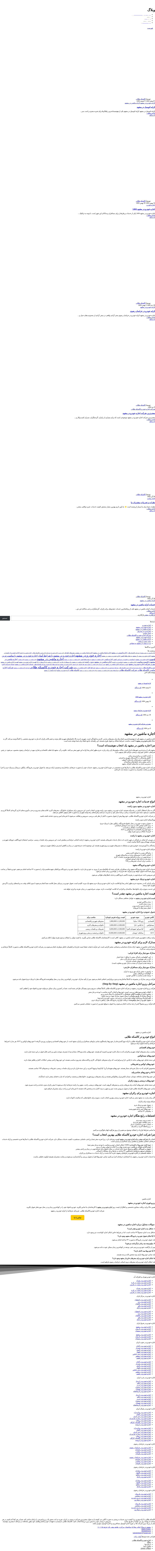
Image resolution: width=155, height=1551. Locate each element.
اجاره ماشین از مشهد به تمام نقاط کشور (92, 659)
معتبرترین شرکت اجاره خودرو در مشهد (139, 413)
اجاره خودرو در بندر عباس (142, 1354)
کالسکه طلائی (141, 99)
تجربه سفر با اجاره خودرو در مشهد (69, 664)
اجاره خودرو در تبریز (144, 1385)
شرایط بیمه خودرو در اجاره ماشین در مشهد (107, 667)
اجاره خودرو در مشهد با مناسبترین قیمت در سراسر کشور (131, 659)
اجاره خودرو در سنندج (143, 1387)
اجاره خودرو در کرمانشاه (142, 1391)
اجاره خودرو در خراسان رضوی (140, 1448)
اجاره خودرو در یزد (144, 1302)
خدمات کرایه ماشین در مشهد (143, 605)
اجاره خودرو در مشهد (143, 627)
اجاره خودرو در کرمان (143, 1329)
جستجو (4, 618)
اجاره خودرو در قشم (143, 1358)
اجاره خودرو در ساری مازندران (140, 1418)
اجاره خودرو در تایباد (144, 1477)
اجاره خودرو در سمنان (143, 1331)
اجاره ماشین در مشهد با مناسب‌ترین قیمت (124, 662)
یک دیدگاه (138, 688)
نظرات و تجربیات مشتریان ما (143, 502)
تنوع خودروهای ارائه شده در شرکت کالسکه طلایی (47, 664)
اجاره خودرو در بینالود (143, 1475)
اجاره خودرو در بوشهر (143, 1356)
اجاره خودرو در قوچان (143, 1454)
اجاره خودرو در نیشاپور (143, 1496)
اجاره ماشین (108, 659)
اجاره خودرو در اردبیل (143, 1381)
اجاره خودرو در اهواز (144, 1352)
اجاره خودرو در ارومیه (143, 1424)
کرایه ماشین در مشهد (132, 103)
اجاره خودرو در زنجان (143, 1420)
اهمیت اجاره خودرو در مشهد (27, 662)
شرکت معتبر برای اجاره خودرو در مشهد (134, 1139)
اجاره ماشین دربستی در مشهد (72, 659)
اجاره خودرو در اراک (144, 1308)
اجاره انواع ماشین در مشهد (102, 653)
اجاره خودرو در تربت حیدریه (141, 1498)
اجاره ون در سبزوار (144, 631)
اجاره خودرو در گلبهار (143, 1473)
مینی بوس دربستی (144, 641)
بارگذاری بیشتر (149, 615)
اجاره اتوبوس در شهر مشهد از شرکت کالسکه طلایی (141, 653)
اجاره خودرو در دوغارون (142, 1500)
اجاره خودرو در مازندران (142, 1412)
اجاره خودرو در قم (144, 1306)
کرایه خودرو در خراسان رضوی (142, 311)
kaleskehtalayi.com (117, 1521)
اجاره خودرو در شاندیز (143, 1452)
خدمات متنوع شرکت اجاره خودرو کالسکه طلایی (130, 667)
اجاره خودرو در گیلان (143, 1414)
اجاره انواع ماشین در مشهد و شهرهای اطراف (78, 653)
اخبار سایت (151, 498)
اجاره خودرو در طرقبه (143, 1450)
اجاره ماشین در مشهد (143, 629)
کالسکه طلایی (74, 670)
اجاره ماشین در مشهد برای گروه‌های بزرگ (48, 662)
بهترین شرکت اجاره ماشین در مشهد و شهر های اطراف (92, 664)
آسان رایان (137, 1536)
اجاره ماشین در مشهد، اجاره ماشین (27, 659)
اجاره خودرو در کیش (143, 1350)
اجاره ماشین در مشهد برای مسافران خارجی (72, 662)
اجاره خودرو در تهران (143, 1281)
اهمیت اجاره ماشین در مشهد (10, 662)
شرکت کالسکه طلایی (128, 670)
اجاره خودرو (151, 205)
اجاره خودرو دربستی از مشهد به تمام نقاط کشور (136, 656)
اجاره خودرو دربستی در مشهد (111, 656)
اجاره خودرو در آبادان (143, 1346)
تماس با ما (77, 1218)
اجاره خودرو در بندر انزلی (142, 1416)
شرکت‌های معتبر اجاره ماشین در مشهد (108, 670)
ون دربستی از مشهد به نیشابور (140, 643)
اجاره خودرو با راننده (26, 653)
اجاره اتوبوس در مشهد (119, 653)
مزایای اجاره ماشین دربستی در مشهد (89, 670)
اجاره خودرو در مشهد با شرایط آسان (56, 655)
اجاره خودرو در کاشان (143, 1304)
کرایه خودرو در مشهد (147, 103)
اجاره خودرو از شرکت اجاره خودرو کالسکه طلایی (45, 653)
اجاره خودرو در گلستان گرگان (140, 1422)
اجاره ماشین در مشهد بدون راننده (98, 662)
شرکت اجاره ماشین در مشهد (21, 667)
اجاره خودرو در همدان (143, 1389)
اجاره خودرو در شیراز (143, 1348)
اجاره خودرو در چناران (143, 1471)
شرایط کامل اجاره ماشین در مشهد (84, 668)
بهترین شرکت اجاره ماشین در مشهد (116, 664)
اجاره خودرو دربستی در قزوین (140, 1285)
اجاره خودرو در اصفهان (143, 1300)
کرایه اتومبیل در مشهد (146, 107)
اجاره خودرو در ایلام (144, 1383)
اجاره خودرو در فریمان (143, 1494)
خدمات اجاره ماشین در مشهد (24, 664)
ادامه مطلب (151, 113)
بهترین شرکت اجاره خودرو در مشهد (141, 664)
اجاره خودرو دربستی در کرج (141, 1283)
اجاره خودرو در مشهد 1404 (144, 209)
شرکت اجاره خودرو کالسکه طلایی (143, 409)
